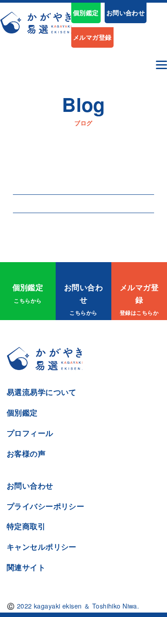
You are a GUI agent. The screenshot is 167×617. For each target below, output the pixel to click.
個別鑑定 (86, 12)
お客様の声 (26, 453)
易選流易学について (42, 392)
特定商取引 (26, 526)
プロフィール (30, 433)
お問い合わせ (125, 12)
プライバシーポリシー (45, 506)
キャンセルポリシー (42, 546)
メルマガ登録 (92, 37)
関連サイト (26, 567)
